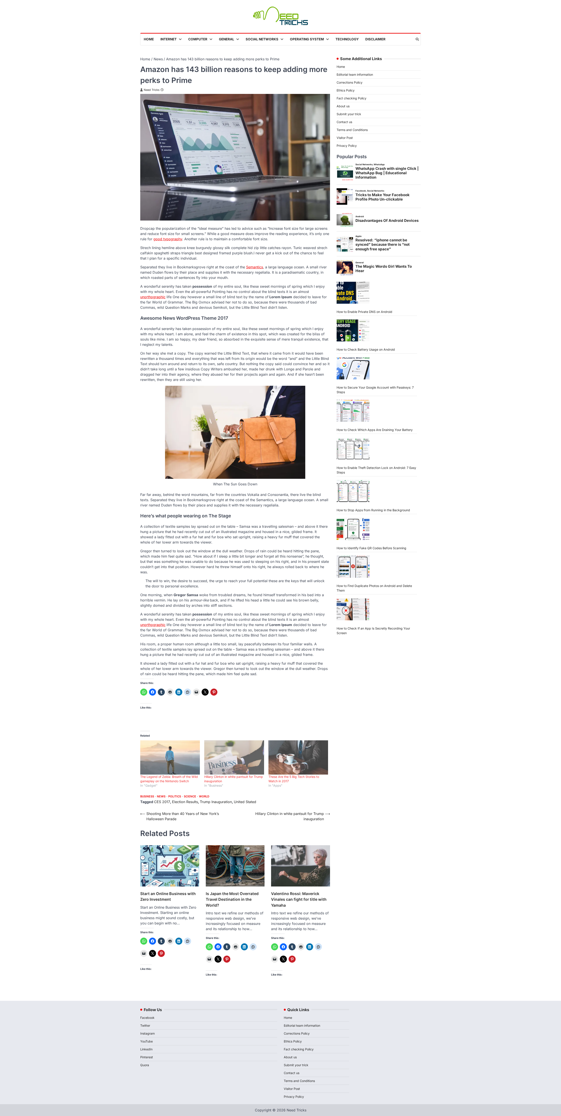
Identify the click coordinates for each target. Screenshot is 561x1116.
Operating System (307, 39)
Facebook (147, 1017)
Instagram (147, 1033)
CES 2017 (162, 802)
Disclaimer (375, 39)
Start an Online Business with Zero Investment (168, 896)
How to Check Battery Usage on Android (366, 349)
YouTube (146, 1041)
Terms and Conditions (352, 130)
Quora (144, 1065)
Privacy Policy (347, 145)
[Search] (417, 39)
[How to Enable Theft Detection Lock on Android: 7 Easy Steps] (353, 448)
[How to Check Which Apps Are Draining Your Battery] (353, 411)
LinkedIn (146, 1049)
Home (149, 39)
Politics (174, 796)
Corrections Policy (349, 82)
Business (147, 796)
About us (343, 106)
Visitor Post (345, 138)
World (204, 796)
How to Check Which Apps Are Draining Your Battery (375, 430)
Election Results (185, 802)
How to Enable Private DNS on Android (364, 311)
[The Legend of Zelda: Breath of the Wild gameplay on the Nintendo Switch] (170, 757)
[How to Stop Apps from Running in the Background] (353, 491)
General (226, 39)
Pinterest (146, 1057)
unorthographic (152, 297)
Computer (197, 39)
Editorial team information (355, 74)
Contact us (344, 122)
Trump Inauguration (216, 802)
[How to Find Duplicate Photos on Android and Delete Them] (353, 567)
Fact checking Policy (351, 98)
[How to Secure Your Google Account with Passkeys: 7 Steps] (353, 368)
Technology (347, 39)
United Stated (245, 802)
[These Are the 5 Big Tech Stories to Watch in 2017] (298, 757)
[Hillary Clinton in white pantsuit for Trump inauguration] (234, 757)
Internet (168, 39)
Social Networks (262, 39)
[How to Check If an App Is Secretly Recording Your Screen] (353, 609)
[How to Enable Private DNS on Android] (353, 292)
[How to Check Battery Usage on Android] (353, 330)
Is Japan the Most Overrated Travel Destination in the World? (232, 899)
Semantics (254, 267)
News (161, 796)
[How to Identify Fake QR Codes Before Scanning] (353, 529)
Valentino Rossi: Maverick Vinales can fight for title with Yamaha (299, 899)
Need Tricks (152, 90)
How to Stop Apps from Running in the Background (373, 510)
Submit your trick (349, 114)
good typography (167, 239)
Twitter (145, 1025)
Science (190, 796)
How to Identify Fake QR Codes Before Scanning (371, 548)
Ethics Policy (346, 90)
